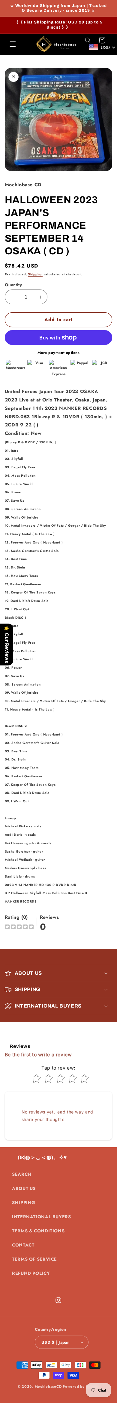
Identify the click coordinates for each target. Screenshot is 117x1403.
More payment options (59, 352)
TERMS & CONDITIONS (38, 1231)
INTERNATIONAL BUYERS (41, 1216)
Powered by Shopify (81, 1386)
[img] (19, 927)
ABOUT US (24, 1188)
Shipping (35, 274)
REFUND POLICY (31, 1273)
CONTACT (23, 1245)
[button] (13, 44)
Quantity (13, 285)
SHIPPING (23, 1202)
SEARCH (22, 1174)
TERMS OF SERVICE (34, 1259)
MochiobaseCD (48, 1386)
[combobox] (102, 47)
